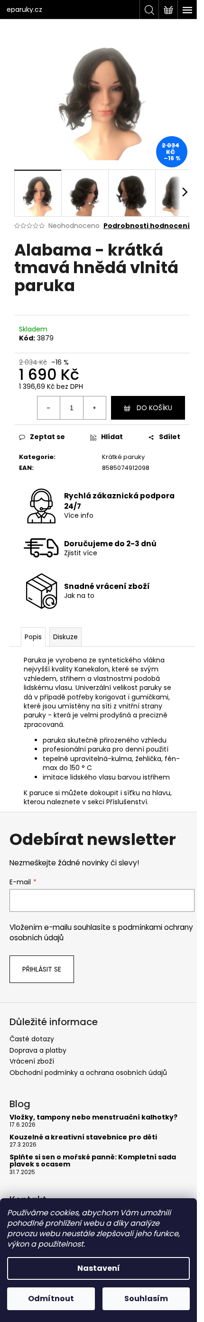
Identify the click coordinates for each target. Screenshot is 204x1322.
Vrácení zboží (31, 1061)
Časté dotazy (31, 1039)
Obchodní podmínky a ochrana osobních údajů (88, 1072)
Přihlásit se (41, 969)
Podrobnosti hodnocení (146, 225)
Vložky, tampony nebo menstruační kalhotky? (93, 1117)
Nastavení (98, 1268)
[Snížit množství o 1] (48, 407)
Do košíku (154, 408)
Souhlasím (146, 1298)
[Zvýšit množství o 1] (94, 407)
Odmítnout (51, 1298)
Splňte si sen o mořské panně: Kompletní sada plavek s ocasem (92, 1161)
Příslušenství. (126, 802)
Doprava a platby (37, 1050)
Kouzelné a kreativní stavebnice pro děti (83, 1137)
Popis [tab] (33, 637)
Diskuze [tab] (65, 637)
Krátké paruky (123, 456)
